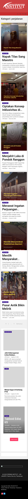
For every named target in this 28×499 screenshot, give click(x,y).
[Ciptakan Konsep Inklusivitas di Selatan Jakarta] (14, 87)
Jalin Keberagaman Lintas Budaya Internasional (11, 355)
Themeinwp (19, 476)
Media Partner (8, 331)
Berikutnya (19, 324)
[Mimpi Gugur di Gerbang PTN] (14, 377)
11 (14, 324)
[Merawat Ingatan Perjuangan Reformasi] (14, 186)
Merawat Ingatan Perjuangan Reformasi (13, 209)
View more (14, 439)
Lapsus (6, 368)
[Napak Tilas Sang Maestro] (14, 37)
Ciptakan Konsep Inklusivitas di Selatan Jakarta (13, 110)
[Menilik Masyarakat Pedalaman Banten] (14, 236)
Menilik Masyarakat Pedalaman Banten (9, 261)
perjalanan (5, 53)
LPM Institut (4, 69)
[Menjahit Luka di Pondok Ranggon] (14, 136)
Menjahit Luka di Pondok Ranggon (13, 157)
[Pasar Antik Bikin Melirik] (14, 285)
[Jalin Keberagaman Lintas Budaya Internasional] (14, 340)
